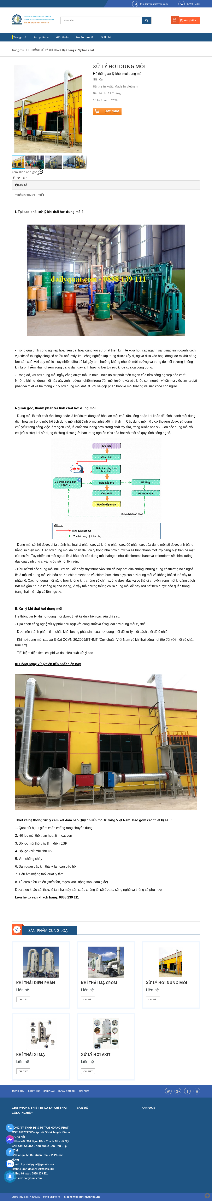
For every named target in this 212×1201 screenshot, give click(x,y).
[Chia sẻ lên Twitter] (19, 178)
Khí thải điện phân (35, 982)
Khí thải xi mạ (30, 1054)
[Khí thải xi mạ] (41, 1033)
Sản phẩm (40, 37)
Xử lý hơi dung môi (166, 982)
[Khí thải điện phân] (41, 962)
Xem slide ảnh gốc (24, 172)
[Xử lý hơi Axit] (106, 1033)
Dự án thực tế (84, 37)
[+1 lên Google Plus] (25, 178)
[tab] (106, 185)
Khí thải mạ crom (99, 982)
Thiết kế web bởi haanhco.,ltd (81, 1196)
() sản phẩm (188, 20)
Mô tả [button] (22, 185)
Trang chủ (19, 37)
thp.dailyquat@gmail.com (154, 3)
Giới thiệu (62, 37)
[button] (83, 109)
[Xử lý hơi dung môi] (171, 962)
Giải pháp (107, 37)
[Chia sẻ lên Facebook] (14, 178)
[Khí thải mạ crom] (106, 962)
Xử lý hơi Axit (95, 1054)
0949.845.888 (193, 3)
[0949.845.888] (9, 1128)
